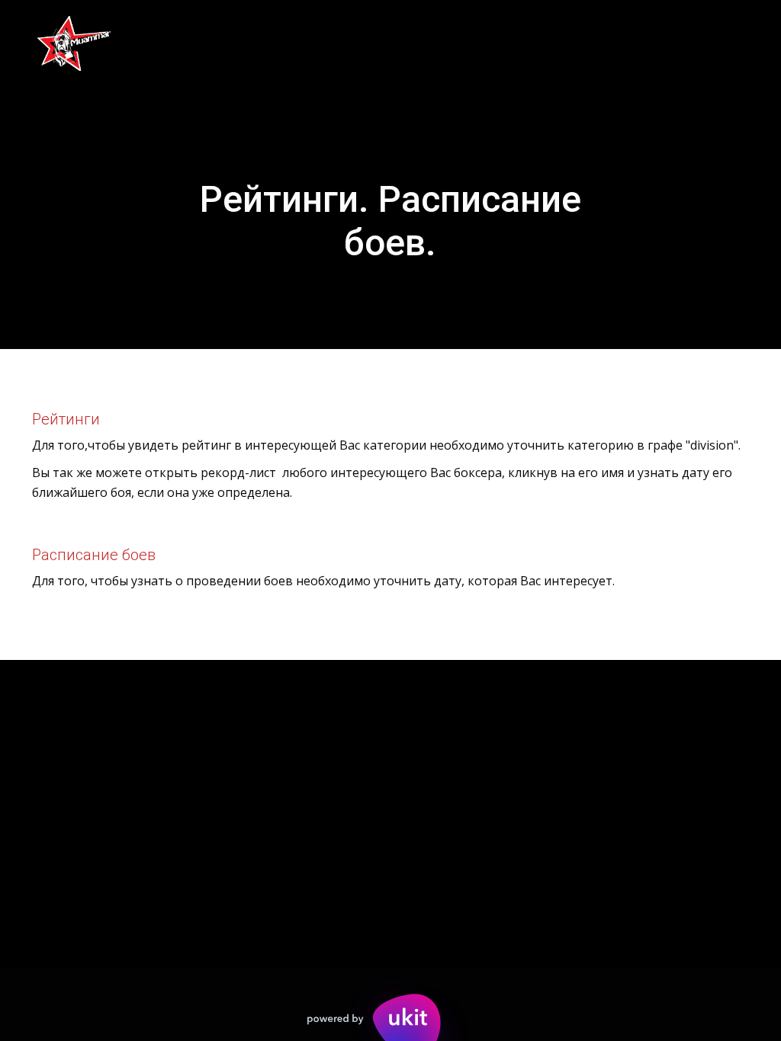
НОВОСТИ (561, 42)
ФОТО (77, 42)
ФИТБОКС (355, 42)
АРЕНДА (654, 42)
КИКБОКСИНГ (245, 42)
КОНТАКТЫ (457, 42)
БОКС (149, 42)
